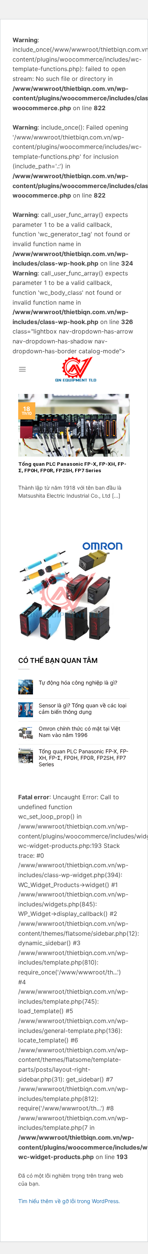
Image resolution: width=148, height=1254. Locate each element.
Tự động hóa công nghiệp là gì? (78, 683)
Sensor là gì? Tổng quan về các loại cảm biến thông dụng (82, 708)
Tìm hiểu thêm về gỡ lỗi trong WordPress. (69, 1201)
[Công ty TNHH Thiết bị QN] (76, 369)
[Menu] (22, 369)
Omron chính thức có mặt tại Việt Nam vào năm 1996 (79, 732)
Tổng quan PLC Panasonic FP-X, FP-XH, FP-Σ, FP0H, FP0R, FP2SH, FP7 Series (83, 757)
